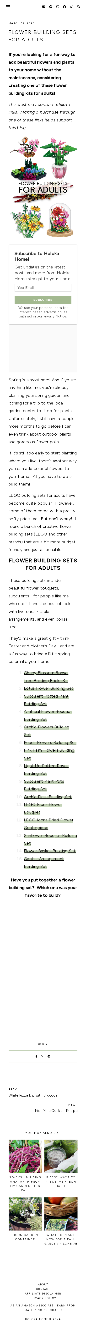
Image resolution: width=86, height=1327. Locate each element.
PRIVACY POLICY (43, 1298)
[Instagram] (57, 6)
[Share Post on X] (42, 1056)
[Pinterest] (50, 6)
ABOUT (43, 1284)
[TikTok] (71, 6)
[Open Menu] (8, 7)
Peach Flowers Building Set (50, 742)
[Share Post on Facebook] (37, 1056)
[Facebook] (64, 6)
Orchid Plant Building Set (48, 796)
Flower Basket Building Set (50, 850)
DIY (45, 1044)
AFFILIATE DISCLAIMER (43, 1293)
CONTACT (43, 1289)
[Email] (43, 6)
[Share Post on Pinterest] (49, 1056)
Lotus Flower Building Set (49, 688)
